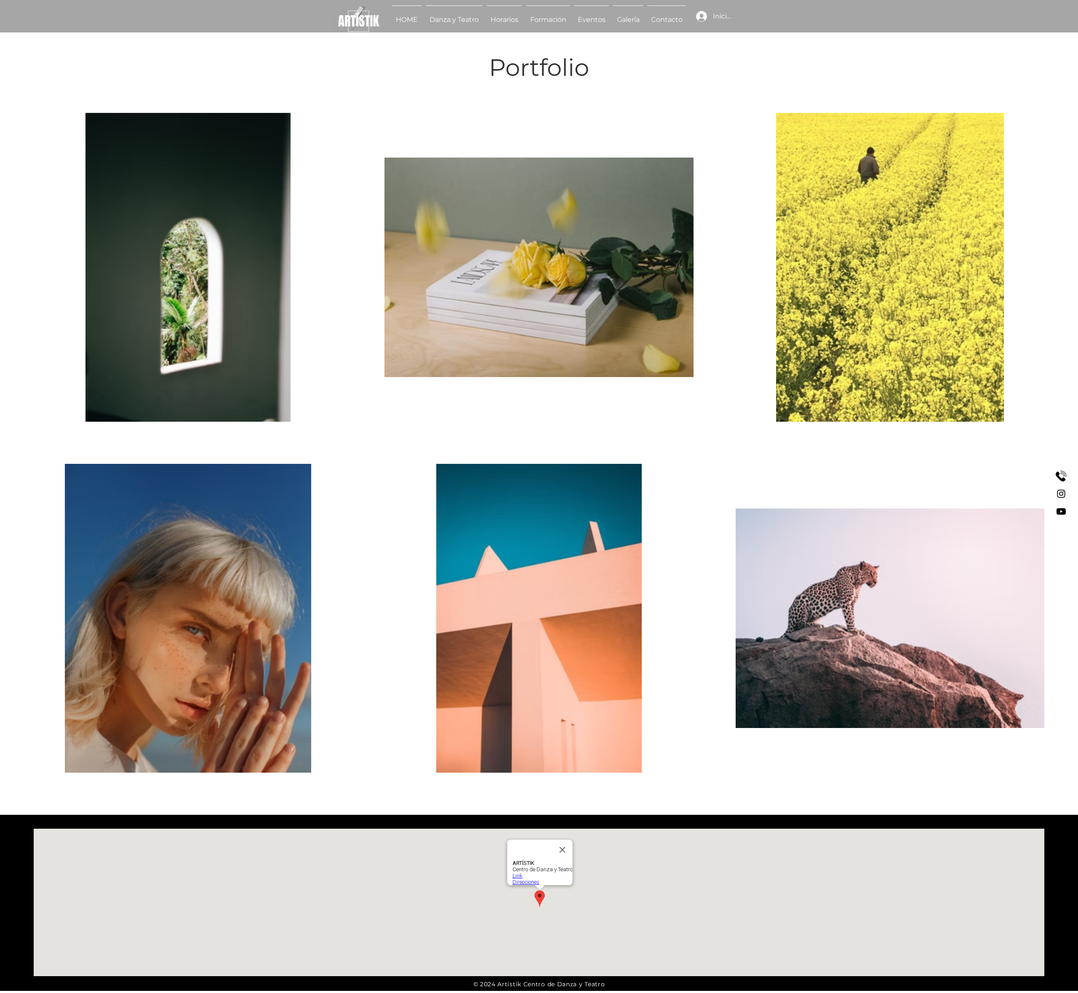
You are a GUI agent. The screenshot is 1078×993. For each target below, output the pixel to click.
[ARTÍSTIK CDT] (1061, 476)
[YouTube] (1061, 511)
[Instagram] (1061, 493)
